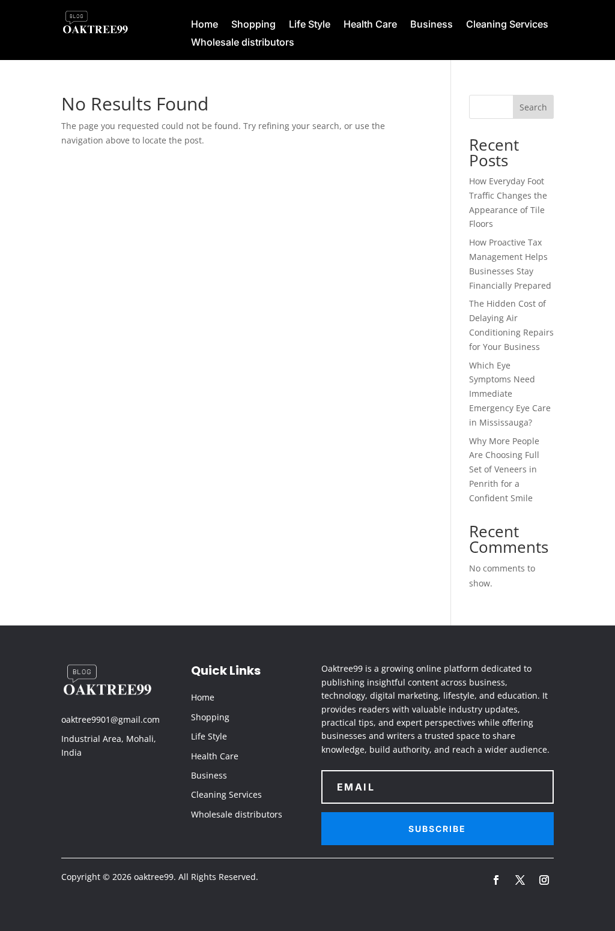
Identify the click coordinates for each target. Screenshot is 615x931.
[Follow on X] (520, 880)
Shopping (253, 25)
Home (204, 25)
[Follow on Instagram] (544, 880)
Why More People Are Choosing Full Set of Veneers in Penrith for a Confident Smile (504, 469)
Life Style (309, 25)
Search (533, 107)
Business (431, 25)
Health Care (370, 25)
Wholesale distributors (242, 43)
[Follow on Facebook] (496, 880)
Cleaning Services (507, 25)
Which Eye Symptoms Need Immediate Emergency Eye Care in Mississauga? (510, 394)
